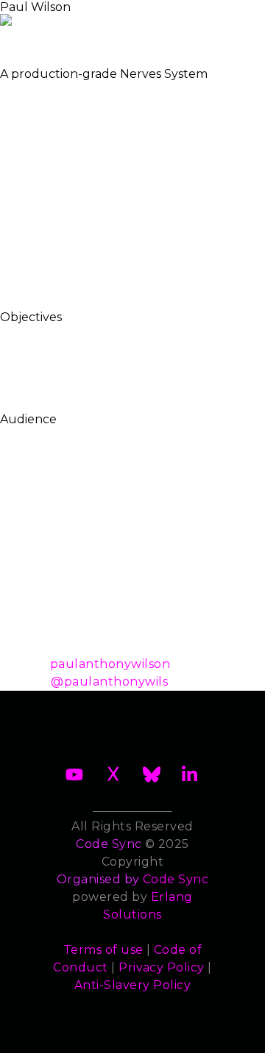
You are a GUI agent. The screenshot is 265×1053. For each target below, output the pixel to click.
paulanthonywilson (110, 664)
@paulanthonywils (109, 682)
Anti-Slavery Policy (132, 985)
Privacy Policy (162, 967)
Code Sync (175, 879)
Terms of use (103, 950)
